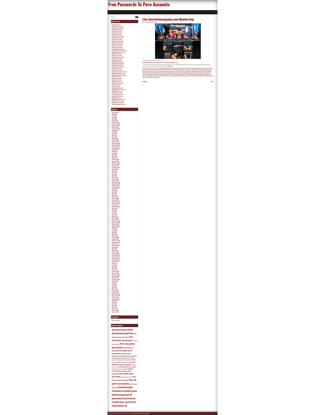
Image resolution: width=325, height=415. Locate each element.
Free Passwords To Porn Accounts (139, 4)
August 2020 (115, 227)
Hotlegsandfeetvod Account (119, 75)
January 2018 (115, 273)
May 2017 (114, 286)
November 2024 (116, 145)
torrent (132, 402)
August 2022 (115, 188)
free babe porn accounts (164, 68)
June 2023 (114, 172)
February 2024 (115, 159)
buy (124, 329)
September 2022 (116, 187)
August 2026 (115, 112)
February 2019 (115, 252)
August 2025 (115, 130)
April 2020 (114, 234)
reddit (115, 402)
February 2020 (115, 237)
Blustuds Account (116, 78)
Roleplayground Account (118, 52)
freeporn (155, 22)
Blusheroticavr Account (118, 101)
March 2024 (115, 158)
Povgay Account (116, 86)
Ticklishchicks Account (118, 67)
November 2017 (116, 276)
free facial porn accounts (123, 360)
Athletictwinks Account (118, 62)
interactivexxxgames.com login (184, 75)
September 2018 (116, 260)
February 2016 (115, 310)
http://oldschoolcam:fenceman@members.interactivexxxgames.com (160, 62)
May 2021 (114, 213)
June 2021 (114, 211)
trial (114, 405)
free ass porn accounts (151, 68)
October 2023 (115, 166)
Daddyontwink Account (118, 63)
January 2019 (115, 253)
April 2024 (114, 156)
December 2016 (116, 294)
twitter (120, 405)
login (130, 387)
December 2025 (116, 124)
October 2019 (115, 244)
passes (116, 394)
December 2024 (116, 143)
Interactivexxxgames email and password (191, 71)
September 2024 (116, 148)
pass (134, 391)
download (123, 333)
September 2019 (116, 245)
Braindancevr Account (117, 36)
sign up (123, 402)
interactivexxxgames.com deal (150, 74)
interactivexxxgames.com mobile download (202, 75)
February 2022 (115, 198)
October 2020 (115, 224)
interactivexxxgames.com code (187, 72)
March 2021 (115, 216)
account (116, 329)
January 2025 (115, 141)
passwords (118, 398)
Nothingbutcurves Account (119, 89)
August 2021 (115, 208)
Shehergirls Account (117, 93)
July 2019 (114, 248)
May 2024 (114, 154)
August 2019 (115, 247)
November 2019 (116, 242)
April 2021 (114, 214)
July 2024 (114, 151)
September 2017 (116, 279)
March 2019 (115, 250)
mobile (127, 391)
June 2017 (114, 284)
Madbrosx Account (117, 54)
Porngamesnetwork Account (119, 50)
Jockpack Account (116, 80)
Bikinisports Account (117, 47)
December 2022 (116, 182)
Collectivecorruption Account (119, 71)
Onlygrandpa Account (117, 88)
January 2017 (115, 292)
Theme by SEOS (145, 413)
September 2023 (116, 167)
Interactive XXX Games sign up (155, 71)
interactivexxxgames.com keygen (167, 75)
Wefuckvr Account (116, 81)
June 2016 (114, 304)
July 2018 (114, 263)
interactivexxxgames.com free (165, 74)
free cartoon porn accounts (176, 68)
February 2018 (115, 271)
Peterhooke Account (117, 29)
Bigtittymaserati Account (118, 73)
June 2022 (114, 192)
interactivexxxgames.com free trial (201, 74)
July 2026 (114, 114)
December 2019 (116, 240)
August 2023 (115, 169)
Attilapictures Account (117, 42)
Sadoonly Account (116, 34)
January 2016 (115, 312)
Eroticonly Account (117, 33)
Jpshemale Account (117, 91)
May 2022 (114, 193)
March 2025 (115, 138)
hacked (122, 387)
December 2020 (116, 221)
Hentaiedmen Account (117, 83)
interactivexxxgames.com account (170, 72)
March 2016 (115, 308)
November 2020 (116, 223)
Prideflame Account (117, 58)
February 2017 (115, 291)
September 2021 (116, 206)
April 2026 (114, 119)
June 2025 (114, 133)
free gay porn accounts (189, 68)
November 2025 (116, 125)
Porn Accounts (116, 320)
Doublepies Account (117, 70)
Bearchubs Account (117, 60)
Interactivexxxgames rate (156, 72)
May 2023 (114, 174)
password (126, 394)
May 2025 (114, 135)
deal (114, 333)
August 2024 (115, 150)
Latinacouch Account (117, 44)
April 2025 (114, 137)
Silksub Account (116, 84)
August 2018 (115, 261)
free (131, 333)
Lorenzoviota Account (117, 28)
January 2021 (115, 219)
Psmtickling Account (117, 65)
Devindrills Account (117, 31)
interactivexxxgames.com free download (183, 74)
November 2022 (116, 184)
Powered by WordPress (137, 413)
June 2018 (114, 265)
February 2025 (115, 140)
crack (129, 329)
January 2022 (115, 200)
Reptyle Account (116, 24)
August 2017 (115, 281)
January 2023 (115, 180)
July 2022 (114, 190)
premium (130, 398)
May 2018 (114, 266)
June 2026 (114, 115)
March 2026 (115, 120)
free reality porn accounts (126, 376)
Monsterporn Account (117, 41)
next (212, 81)
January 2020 (115, 239)
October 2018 (115, 258)
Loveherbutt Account (117, 94)
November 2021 (116, 203)
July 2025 (114, 132)
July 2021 (114, 209)
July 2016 (114, 302)
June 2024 (114, 153)
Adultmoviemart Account (118, 99)
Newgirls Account (116, 97)
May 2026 (114, 117)
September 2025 (116, 128)
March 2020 (115, 235)
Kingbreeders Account (117, 26)
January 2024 (115, 161)
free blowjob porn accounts (127, 356)
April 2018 (114, 268)
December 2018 (116, 255)
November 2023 (116, 164)
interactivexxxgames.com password (151, 77)
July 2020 (114, 229)
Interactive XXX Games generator (183, 69)
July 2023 (114, 171)
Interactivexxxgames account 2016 (171, 71)
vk (125, 405)
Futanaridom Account (117, 37)
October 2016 (115, 297)
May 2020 (114, 232)
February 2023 (115, 179)
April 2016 (114, 307)
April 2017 (114, 287)
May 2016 (114, 305)
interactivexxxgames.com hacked (151, 75)
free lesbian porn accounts (127, 367)
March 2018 (115, 269)
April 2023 (114, 175)
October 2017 (115, 278)
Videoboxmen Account (118, 57)
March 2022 (115, 197)
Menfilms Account (116, 68)
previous (144, 81)
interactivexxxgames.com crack (203, 72)
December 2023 (116, 163)
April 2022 (114, 195)
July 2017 (114, 282)
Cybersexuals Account (117, 96)
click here (170, 66)
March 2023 (115, 177)
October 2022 (115, 185)
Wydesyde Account (117, 76)
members (117, 391)
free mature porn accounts (202, 68)
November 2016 (116, 295)
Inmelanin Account (117, 46)
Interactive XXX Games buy (168, 69)
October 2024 (115, 146)
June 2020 (114, 231)
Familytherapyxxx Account (119, 104)
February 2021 (115, 218)
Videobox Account (116, 55)
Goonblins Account (117, 39)
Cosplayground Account (118, 49)
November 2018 (116, 257)
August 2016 (115, 300)
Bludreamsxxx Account (118, 102)
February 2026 (115, 122)
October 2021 (115, 205)
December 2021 (116, 201)
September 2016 (116, 299)
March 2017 (115, 289)
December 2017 (116, 274)
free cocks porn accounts (119, 358)
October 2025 (115, 127)
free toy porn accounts (155, 69)
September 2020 (116, 226)
